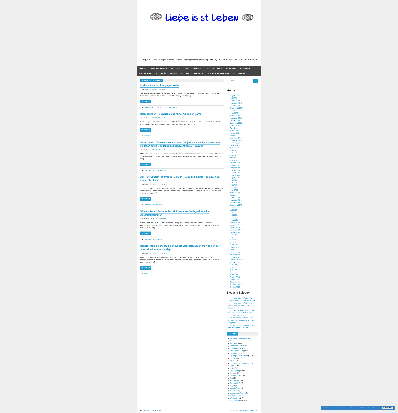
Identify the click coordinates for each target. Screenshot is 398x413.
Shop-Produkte (238, 73)
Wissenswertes (246, 68)
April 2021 (233, 128)
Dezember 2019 (235, 168)
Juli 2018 (233, 210)
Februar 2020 (235, 163)
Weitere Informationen (374, 408)
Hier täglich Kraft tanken (180, 73)
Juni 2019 (233, 183)
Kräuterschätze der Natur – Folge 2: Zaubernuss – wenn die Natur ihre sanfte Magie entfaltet (242, 312)
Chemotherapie (149, 107)
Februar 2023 (235, 116)
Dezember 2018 (235, 198)
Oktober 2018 (235, 203)
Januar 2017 (234, 250)
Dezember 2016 (235, 252)
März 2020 (234, 160)
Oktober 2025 (235, 106)
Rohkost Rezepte (236, 376)
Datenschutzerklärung (238, 410)
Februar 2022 (235, 125)
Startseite (143, 68)
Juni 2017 (233, 237)
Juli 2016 (233, 265)
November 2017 (236, 230)
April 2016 (233, 272)
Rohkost (233, 373)
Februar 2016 (235, 277)
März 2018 (234, 220)
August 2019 (234, 178)
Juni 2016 (233, 267)
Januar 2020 (234, 165)
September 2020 (236, 145)
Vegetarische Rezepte (238, 393)
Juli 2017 (233, 235)
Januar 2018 (234, 225)
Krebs (219, 68)
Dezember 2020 (235, 138)
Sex (231, 378)
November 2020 (236, 140)
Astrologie (233, 343)
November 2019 (236, 170)
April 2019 (233, 188)
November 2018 (236, 200)
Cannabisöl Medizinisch (239, 346)
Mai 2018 (233, 215)
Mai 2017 (233, 240)
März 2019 (234, 190)
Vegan (232, 386)
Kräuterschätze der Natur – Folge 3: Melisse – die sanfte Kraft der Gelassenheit (242, 305)
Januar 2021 (234, 135)
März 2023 (234, 113)
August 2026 (234, 96)
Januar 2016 (234, 280)
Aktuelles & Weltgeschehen (218, 73)
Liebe (178, 68)
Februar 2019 (235, 193)
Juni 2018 (233, 212)
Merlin (159, 410)
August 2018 (234, 208)
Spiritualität (161, 73)
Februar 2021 (235, 133)
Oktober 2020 (235, 143)
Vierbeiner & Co (235, 396)
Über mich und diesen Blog (162, 68)
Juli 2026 (233, 98)
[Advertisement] (200, 41)
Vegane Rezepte (236, 388)
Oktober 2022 (235, 121)
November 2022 (236, 118)
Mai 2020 (233, 155)
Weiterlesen (145, 101)
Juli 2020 (233, 150)
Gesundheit (196, 68)
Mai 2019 (233, 185)
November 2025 (236, 103)
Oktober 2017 (235, 232)
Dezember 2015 (235, 282)
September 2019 (236, 175)
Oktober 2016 (235, 257)
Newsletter (198, 73)
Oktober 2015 (235, 287)
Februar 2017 (235, 247)
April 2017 (233, 242)
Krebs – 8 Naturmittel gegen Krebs (159, 85)
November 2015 (236, 285)
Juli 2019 (233, 180)
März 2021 (234, 130)
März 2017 (234, 245)
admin (165, 89)
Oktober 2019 (235, 173)
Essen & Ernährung (237, 351)
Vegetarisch (234, 391)
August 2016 (234, 262)
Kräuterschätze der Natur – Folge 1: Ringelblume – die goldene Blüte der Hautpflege (242, 320)
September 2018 (236, 205)
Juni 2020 (233, 153)
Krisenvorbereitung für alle (239, 363)
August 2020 (234, 148)
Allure (145, 274)
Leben (186, 68)
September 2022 (236, 123)
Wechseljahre (231, 68)
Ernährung (209, 68)
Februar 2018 (235, 222)
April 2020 (233, 158)
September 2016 (236, 260)
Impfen (232, 358)
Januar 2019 (234, 195)
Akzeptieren (387, 408)
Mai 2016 (233, 270)
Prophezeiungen (145, 73)
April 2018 (233, 217)
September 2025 (236, 108)
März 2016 (234, 275)
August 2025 (234, 111)
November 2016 (236, 255)
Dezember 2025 (235, 101)
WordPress (150, 410)
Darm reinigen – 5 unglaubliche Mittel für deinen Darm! (171, 113)
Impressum (253, 410)
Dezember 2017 (235, 227)
